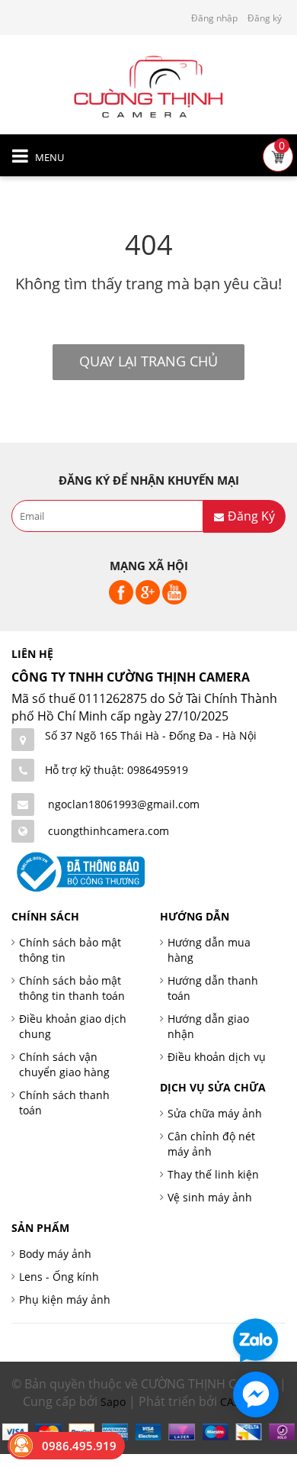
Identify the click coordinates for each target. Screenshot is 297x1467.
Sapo (113, 1401)
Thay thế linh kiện (213, 1174)
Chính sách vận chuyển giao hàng (64, 1064)
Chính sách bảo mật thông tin (70, 950)
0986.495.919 (79, 1445)
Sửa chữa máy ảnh (215, 1113)
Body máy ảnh (55, 1253)
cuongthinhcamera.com (108, 831)
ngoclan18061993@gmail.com (124, 804)
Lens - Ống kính (59, 1276)
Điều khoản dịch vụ (217, 1056)
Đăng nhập (214, 17)
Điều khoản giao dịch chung (72, 1026)
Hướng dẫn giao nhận (208, 1026)
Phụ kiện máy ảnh (64, 1299)
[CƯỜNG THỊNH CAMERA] (148, 85)
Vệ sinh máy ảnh (210, 1197)
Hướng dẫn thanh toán (213, 988)
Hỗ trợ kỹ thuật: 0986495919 (116, 770)
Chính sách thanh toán (64, 1102)
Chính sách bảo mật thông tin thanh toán (72, 988)
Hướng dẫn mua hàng (209, 950)
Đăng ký (265, 17)
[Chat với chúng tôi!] (256, 1394)
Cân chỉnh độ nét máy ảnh (211, 1144)
